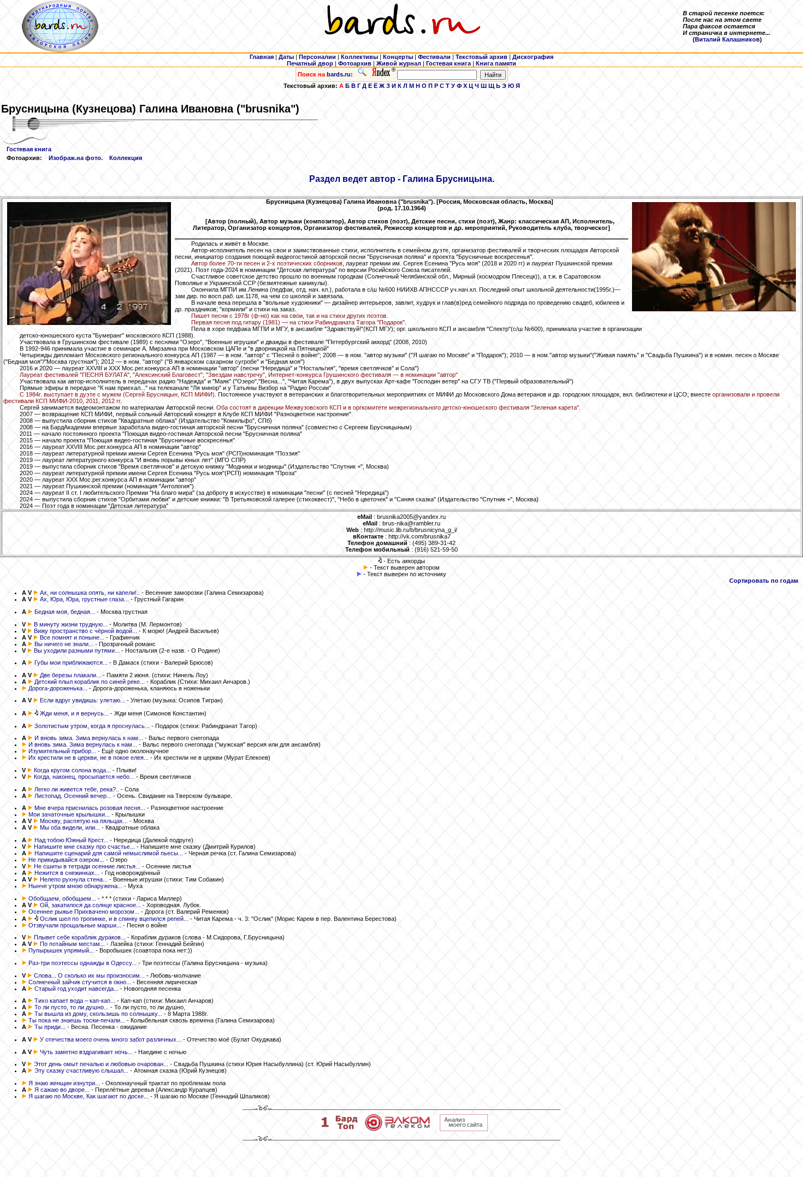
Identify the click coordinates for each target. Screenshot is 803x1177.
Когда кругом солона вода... (72, 770)
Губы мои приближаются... (71, 662)
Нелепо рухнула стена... (74, 879)
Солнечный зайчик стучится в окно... (79, 982)
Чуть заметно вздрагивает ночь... (86, 1052)
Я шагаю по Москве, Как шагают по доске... (88, 1096)
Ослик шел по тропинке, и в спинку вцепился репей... (114, 918)
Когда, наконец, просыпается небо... (84, 776)
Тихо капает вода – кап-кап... (74, 1000)
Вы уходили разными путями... (77, 650)
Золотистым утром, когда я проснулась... (92, 726)
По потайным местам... (72, 944)
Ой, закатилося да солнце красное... (90, 905)
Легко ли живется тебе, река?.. (76, 789)
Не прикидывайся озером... (66, 859)
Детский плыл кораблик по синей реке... (89, 681)
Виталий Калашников (727, 39)
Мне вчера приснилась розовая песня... (89, 808)
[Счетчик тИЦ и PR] (464, 1129)
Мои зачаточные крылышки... (69, 814)
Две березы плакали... (70, 675)
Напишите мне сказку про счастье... (84, 846)
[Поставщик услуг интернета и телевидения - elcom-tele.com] (397, 1129)
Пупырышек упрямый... (61, 950)
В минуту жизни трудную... (71, 624)
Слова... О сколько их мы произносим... (89, 975)
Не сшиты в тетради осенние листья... (87, 866)
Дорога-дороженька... (57, 688)
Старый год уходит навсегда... (76, 988)
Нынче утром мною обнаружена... (75, 886)
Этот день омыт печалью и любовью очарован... (101, 1064)
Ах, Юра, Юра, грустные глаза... (84, 599)
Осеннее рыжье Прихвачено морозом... (83, 911)
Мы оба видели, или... (70, 827)
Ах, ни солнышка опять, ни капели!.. (90, 592)
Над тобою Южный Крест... (71, 840)
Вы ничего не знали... (63, 644)
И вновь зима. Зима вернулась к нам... (88, 738)
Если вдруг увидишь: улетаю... (82, 700)
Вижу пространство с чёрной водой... (85, 631)
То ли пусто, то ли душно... (71, 1007)
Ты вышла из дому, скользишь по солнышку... (98, 1013)
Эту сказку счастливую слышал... (81, 1070)
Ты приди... (50, 1027)
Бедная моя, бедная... (64, 611)
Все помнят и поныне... (72, 637)
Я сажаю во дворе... (62, 1089)
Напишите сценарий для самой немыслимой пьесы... (108, 853)
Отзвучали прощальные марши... (74, 925)
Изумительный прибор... (62, 751)
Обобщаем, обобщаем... (62, 898)
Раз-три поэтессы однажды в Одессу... (82, 963)
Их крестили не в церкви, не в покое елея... (88, 757)
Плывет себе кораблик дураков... (80, 937)
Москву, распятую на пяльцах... (84, 821)
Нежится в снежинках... (66, 873)
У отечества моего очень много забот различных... (110, 1039)
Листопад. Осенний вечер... (72, 795)
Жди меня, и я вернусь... (74, 713)
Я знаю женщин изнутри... (64, 1083)
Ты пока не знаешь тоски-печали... (76, 1020)
